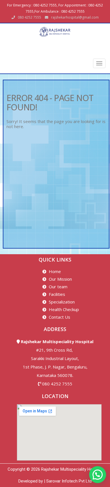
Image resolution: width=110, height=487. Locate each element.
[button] (97, 474)
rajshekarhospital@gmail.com (75, 17)
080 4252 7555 (57, 384)
